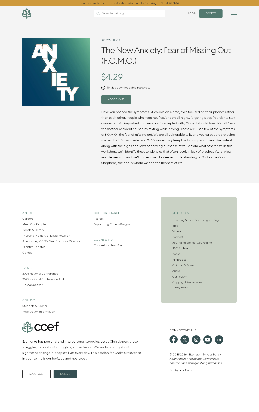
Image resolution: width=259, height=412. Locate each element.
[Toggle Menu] (234, 13)
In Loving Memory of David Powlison (46, 236)
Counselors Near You (108, 245)
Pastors (99, 219)
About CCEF (36, 374)
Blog (175, 226)
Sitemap (194, 355)
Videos (176, 231)
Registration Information (38, 312)
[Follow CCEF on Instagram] (196, 339)
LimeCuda (185, 370)
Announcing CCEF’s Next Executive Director (51, 241)
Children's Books (183, 265)
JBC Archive (180, 248)
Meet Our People (34, 224)
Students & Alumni (34, 306)
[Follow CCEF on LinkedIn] (219, 339)
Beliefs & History (33, 230)
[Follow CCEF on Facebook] (173, 339)
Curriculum (179, 277)
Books (176, 254)
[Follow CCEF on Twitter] (184, 339)
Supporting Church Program (113, 224)
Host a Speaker (32, 285)
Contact (27, 253)
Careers (27, 219)
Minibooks (179, 260)
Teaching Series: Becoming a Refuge (196, 220)
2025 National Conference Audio (44, 279)
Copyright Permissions (187, 282)
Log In (192, 13)
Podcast (177, 237)
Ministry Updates (33, 247)
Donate (65, 374)
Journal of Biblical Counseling (192, 243)
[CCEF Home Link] (58, 13)
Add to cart (116, 99)
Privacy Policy (212, 355)
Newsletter (179, 288)
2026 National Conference (40, 274)
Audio (176, 271)
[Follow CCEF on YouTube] (207, 339)
